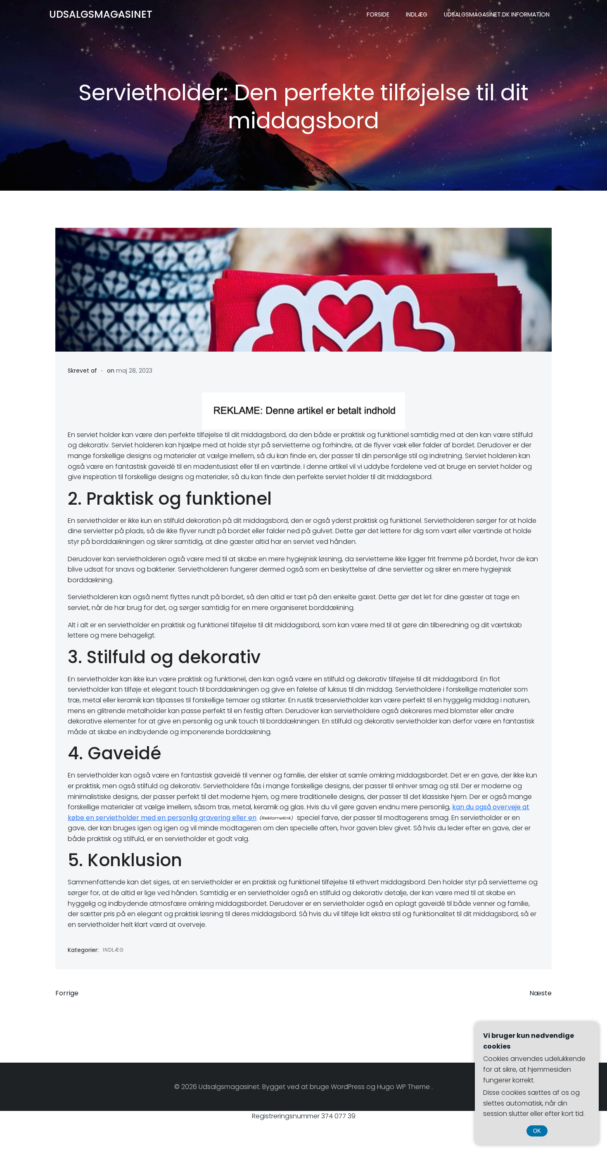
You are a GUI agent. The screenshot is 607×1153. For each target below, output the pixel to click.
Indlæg (416, 14)
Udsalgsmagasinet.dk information (497, 14)
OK (537, 1131)
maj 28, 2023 (134, 370)
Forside (378, 14)
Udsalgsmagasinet (100, 14)
